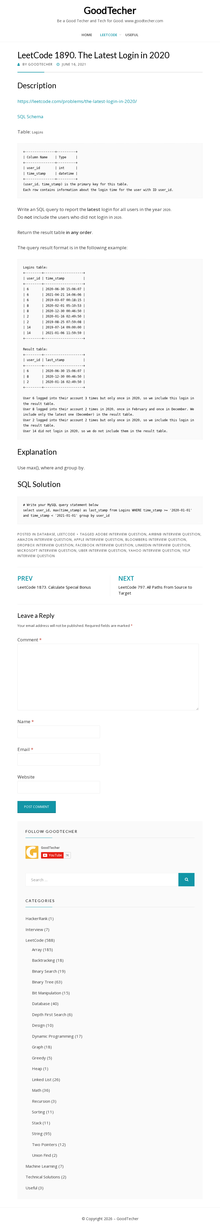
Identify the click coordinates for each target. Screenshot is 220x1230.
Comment (29, 640)
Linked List (42, 1079)
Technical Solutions (42, 1176)
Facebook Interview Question (104, 545)
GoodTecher (110, 10)
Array (37, 949)
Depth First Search (49, 1014)
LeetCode (108, 34)
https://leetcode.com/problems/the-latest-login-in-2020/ (77, 101)
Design (38, 1025)
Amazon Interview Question (44, 539)
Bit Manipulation (46, 992)
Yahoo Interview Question (154, 550)
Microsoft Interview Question (46, 550)
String (37, 1133)
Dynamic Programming (53, 1036)
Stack (37, 1122)
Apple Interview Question (98, 539)
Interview (34, 929)
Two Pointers (44, 1144)
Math (36, 1090)
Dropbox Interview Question (45, 545)
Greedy (39, 1057)
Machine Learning (41, 1166)
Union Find (41, 1155)
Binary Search (44, 971)
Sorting (38, 1111)
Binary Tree (43, 981)
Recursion (41, 1101)
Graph (37, 1046)
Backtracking (43, 960)
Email (25, 749)
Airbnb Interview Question (174, 534)
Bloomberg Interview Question (155, 539)
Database (46, 534)
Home (87, 34)
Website (26, 777)
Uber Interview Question (102, 550)
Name (25, 721)
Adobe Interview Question (121, 534)
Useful (131, 34)
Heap (37, 1068)
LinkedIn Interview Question (162, 545)
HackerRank (36, 918)
